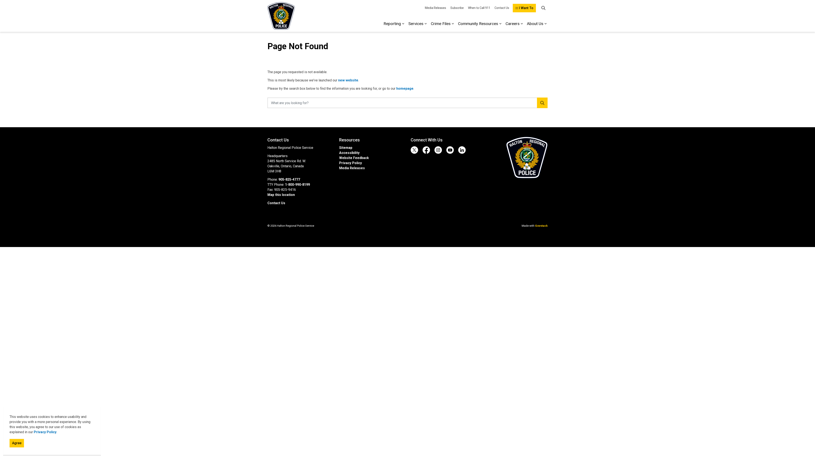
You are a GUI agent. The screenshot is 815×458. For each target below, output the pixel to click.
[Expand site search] (543, 8)
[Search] (542, 103)
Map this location (281, 195)
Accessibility (349, 153)
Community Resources (478, 23)
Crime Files (441, 23)
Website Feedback (354, 158)
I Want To (526, 8)
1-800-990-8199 (297, 185)
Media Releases (435, 8)
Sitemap (345, 148)
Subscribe (457, 8)
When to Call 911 (479, 8)
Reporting (392, 23)
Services (415, 23)
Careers (513, 23)
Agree (16, 443)
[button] (527, 157)
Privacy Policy (45, 432)
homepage (404, 89)
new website (348, 80)
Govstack (541, 225)
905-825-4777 (289, 179)
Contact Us (502, 8)
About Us (535, 23)
